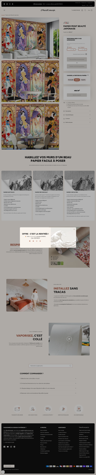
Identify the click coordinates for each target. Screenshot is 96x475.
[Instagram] (36, 241)
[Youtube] (33, 241)
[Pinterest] (40, 241)
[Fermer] (74, 229)
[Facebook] (29, 241)
